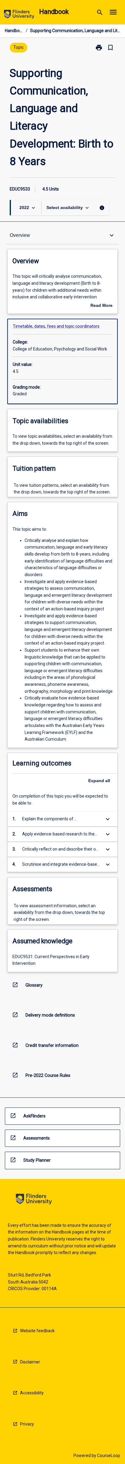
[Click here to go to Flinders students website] (19, 15)
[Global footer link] (34, 1200)
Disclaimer (30, 1361)
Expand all (99, 780)
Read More (101, 306)
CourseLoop (108, 1455)
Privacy (27, 1424)
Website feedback (37, 1330)
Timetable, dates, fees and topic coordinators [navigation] (56, 326)
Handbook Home (14, 30)
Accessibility (32, 1392)
